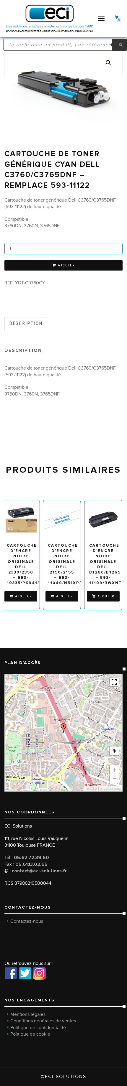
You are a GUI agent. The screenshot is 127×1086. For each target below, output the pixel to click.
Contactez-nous (26, 921)
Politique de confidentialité (38, 1028)
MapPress (91, 788)
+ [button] (114, 769)
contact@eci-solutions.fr (39, 871)
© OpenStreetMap (110, 788)
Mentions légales (27, 1014)
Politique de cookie (30, 1034)
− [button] (114, 778)
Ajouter (66, 265)
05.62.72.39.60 (31, 858)
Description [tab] (26, 323)
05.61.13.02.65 (31, 864)
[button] (108, 62)
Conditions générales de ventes (43, 1021)
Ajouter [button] (23, 596)
